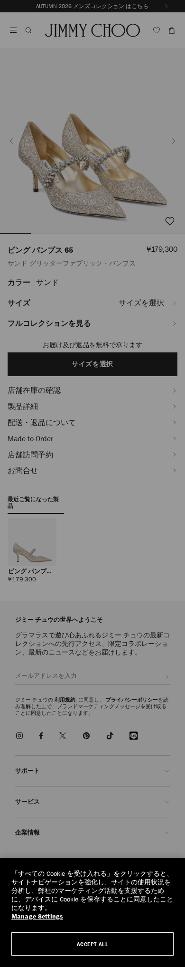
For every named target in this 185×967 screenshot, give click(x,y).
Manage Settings (37, 916)
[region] (92, 912)
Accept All (93, 944)
